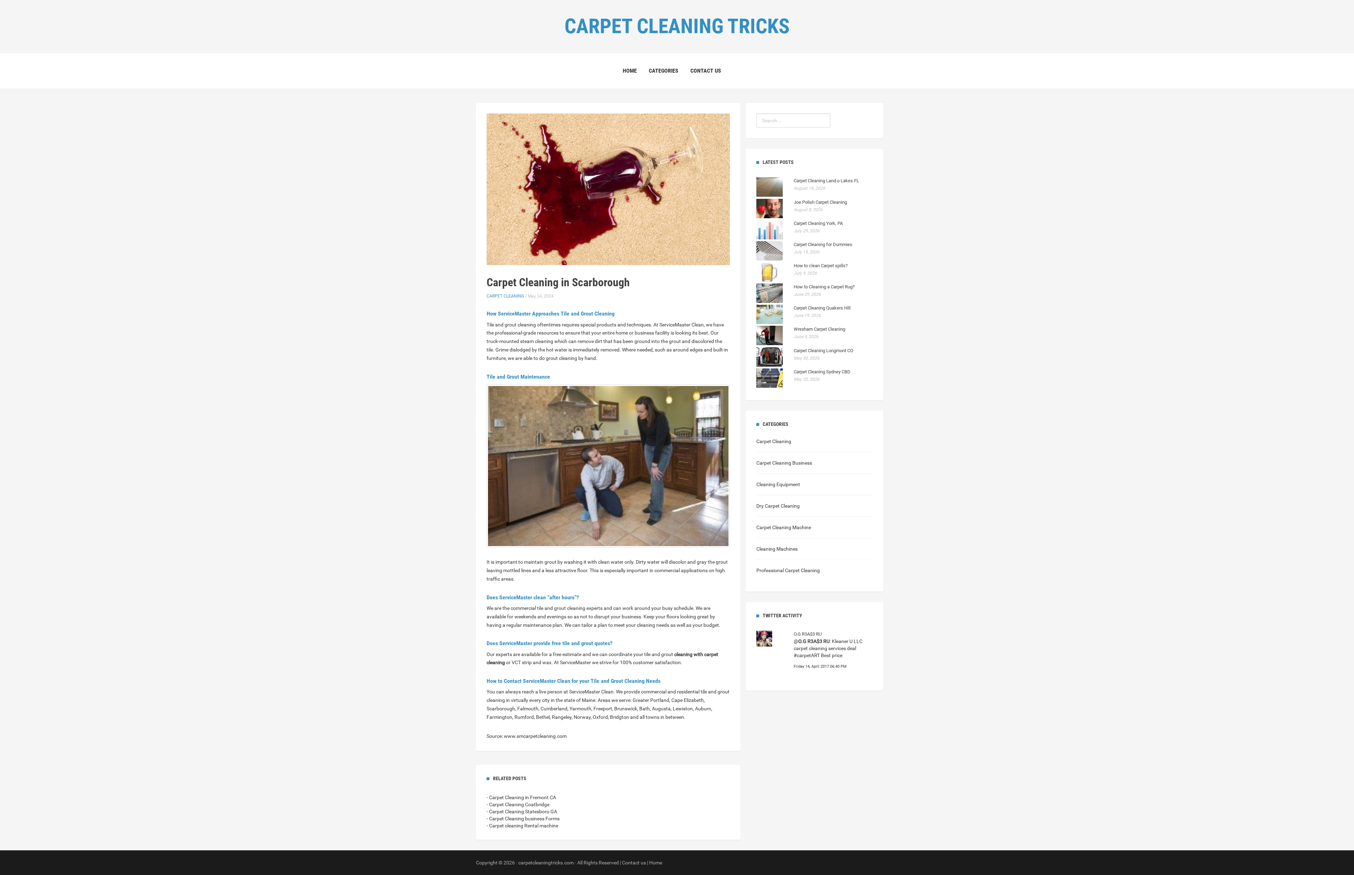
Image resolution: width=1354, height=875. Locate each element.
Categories (663, 70)
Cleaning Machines (777, 549)
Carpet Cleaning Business (784, 463)
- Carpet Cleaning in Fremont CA (521, 797)
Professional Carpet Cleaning (788, 570)
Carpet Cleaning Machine (783, 527)
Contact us (705, 70)
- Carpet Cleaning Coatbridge (518, 804)
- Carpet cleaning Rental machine (522, 825)
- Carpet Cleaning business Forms (523, 818)
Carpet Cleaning (505, 296)
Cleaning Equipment (778, 484)
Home (630, 70)
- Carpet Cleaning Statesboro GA (522, 811)
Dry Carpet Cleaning (778, 506)
